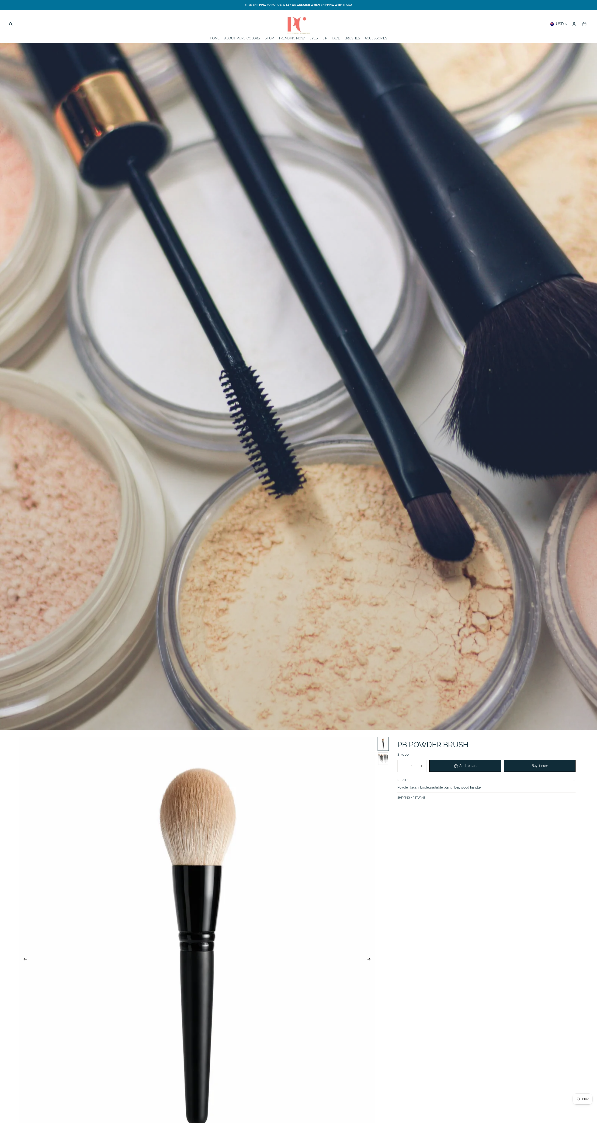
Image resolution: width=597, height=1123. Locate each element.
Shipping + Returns (411, 797)
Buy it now (540, 766)
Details (402, 780)
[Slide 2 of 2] (383, 758)
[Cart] (584, 24)
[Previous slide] (24, 960)
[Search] (11, 24)
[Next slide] (370, 960)
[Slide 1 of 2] (383, 743)
